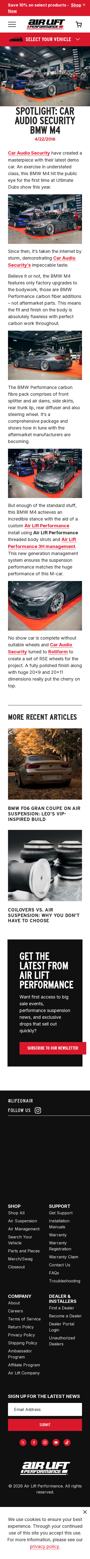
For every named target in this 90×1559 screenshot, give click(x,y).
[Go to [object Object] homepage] (45, 1468)
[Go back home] (45, 24)
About (14, 1302)
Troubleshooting (64, 1280)
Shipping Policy (22, 1342)
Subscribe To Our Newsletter (53, 1048)
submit (45, 1424)
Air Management (24, 1228)
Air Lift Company (24, 1372)
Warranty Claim (63, 1256)
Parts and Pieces (24, 1250)
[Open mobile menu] (12, 24)
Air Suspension (22, 1220)
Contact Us (59, 1264)
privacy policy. (45, 1546)
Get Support (60, 1212)
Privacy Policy (21, 1334)
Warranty (58, 1234)
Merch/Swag (20, 1258)
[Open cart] (79, 24)
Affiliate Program (24, 1364)
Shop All (16, 1212)
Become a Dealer (65, 1315)
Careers (15, 1310)
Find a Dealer (61, 1307)
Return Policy (21, 1326)
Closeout (16, 1266)
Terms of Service (24, 1318)
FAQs (54, 1272)
